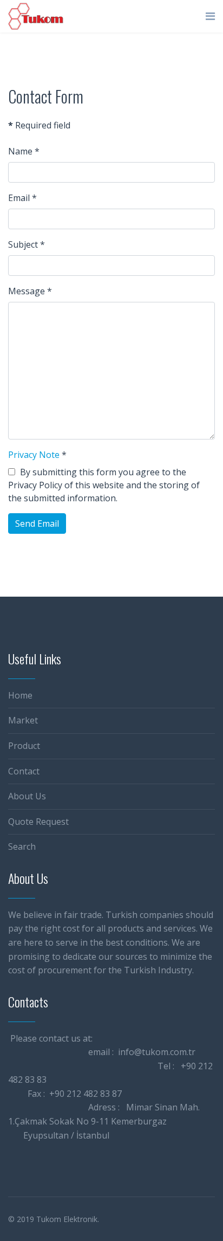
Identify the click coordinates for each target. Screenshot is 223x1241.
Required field (39, 125)
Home (20, 695)
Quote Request (38, 822)
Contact (24, 771)
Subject (26, 244)
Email (22, 198)
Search (22, 846)
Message (30, 291)
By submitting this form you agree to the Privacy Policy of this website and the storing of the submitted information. (104, 485)
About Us (27, 796)
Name (24, 151)
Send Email (37, 523)
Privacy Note (34, 455)
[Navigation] (210, 16)
